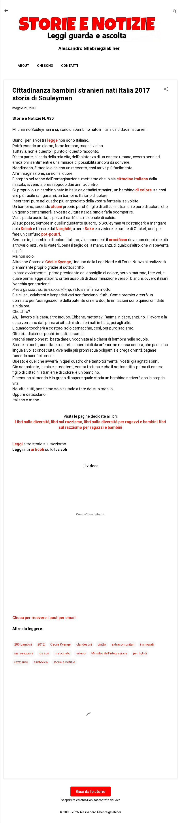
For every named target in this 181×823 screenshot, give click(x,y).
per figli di (140, 653)
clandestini (84, 644)
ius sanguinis (23, 653)
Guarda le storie (90, 791)
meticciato (62, 653)
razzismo (21, 662)
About (23, 66)
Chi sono (45, 66)
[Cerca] (174, 12)
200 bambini (23, 644)
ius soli (44, 653)
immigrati (147, 644)
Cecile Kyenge (60, 644)
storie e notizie (64, 662)
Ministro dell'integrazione (109, 653)
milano (81, 653)
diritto (102, 644)
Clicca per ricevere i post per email (43, 617)
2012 (41, 644)
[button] (166, 89)
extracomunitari (123, 644)
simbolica (41, 662)
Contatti (69, 66)
